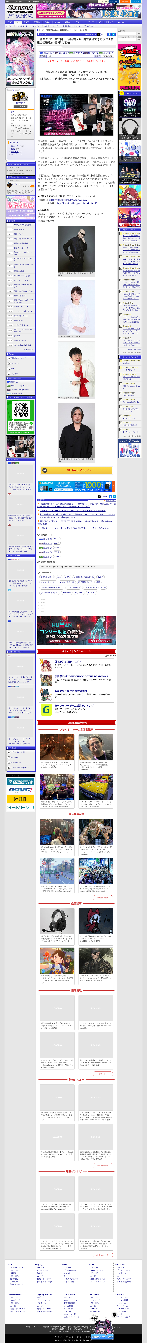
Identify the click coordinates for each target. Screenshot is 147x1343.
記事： (26, 186)
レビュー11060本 (14, 17)
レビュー (9, 26)
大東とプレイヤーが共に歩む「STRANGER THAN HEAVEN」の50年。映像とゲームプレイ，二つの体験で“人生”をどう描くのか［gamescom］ (96, 1244)
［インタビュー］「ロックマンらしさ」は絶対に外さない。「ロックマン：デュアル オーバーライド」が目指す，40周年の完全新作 (20, 710)
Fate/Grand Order (128, 395)
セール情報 (68, 1306)
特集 (13, 149)
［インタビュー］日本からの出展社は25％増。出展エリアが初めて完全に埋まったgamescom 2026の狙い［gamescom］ (20, 679)
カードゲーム (122, 1306)
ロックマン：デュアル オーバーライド (131, 410)
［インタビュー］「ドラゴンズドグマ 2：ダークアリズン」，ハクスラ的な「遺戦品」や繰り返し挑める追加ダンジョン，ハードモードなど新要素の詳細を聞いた (20, 741)
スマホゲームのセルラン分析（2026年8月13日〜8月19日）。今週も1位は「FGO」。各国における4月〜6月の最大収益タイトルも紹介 (131, 319)
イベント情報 (122, 1300)
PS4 (104, 587)
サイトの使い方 (33, 2)
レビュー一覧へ (102, 1165)
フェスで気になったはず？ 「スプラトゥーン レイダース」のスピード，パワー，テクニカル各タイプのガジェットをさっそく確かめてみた (20, 614)
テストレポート (96, 1300)
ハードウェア (89, 22)
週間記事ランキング (18, 358)
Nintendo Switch (16, 393)
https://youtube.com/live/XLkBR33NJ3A (68, 200)
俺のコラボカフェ (20, 296)
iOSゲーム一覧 (70, 1314)
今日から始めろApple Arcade (24, 291)
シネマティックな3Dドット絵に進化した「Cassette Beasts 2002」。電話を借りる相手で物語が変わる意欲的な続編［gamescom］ (56, 888)
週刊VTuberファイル (21, 248)
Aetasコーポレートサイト (20, 768)
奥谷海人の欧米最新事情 (22, 225)
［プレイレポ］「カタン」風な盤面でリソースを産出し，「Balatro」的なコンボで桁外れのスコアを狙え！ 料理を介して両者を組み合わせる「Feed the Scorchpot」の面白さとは (96, 1116)
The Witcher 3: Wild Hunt (131, 402)
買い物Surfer (18, 320)
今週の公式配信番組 (21, 243)
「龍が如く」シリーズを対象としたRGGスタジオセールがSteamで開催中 (73, 511)
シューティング (123, 1309)
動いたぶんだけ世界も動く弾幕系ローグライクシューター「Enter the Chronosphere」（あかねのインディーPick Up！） (95, 1062)
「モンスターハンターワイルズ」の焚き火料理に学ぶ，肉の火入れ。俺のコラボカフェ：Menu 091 (95, 1025)
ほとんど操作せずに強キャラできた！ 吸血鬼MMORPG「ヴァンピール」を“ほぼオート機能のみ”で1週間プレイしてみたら (20, 583)
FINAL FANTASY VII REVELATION (131, 378)
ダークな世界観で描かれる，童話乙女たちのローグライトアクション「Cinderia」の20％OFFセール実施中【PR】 (95, 938)
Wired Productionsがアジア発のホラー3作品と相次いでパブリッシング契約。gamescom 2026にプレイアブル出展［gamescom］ (56, 849)
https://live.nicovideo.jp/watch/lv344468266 (77, 203)
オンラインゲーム (17, 1267)
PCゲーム (14, 382)
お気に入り (114, 1)
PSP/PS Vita (120, 1265)
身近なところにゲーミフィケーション (23, 330)
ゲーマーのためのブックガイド (23, 286)
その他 (119, 1314)
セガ (12, 112)
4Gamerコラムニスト (21, 306)
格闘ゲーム (121, 1303)
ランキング (136, 1)
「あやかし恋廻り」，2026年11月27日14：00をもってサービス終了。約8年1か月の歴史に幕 (131, 296)
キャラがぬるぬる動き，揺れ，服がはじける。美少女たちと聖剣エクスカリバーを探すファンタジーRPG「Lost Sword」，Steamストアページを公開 (131, 238)
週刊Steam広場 (19, 271)
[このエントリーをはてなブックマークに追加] (113, 35)
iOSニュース (69, 1297)
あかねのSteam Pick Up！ (22, 345)
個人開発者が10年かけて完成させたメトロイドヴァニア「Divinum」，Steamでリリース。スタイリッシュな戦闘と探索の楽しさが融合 (131, 273)
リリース (80, 593)
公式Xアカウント (19, 2)
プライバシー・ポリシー (74, 1337)
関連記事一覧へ (111, 500)
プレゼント (15, 363)
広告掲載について (17, 762)
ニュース (15, 146)
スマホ (57, 22)
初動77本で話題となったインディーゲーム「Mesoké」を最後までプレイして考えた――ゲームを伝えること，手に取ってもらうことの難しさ (20, 645)
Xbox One (67, 592)
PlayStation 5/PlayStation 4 (20, 389)
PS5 (98, 582)
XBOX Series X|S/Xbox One (20, 386)
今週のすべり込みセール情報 (23, 266)
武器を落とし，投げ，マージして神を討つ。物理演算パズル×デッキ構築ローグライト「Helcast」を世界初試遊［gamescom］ (57, 804)
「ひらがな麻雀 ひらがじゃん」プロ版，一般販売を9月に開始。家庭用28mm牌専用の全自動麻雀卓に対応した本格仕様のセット (131, 308)
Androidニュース (71, 1300)
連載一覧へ (30, 350)
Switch (47, 22)
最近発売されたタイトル (71, 26)
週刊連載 (14, 1279)
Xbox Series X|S (74, 587)
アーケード (119, 1295)
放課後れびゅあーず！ (21, 340)
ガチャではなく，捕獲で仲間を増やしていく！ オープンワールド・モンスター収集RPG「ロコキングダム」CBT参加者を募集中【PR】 (57, 979)
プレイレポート (21, 26)
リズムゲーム (122, 1311)
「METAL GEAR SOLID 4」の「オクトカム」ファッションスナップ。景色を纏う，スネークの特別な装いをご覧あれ (20, 487)
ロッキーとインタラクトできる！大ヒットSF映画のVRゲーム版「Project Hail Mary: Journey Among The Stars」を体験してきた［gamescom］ (96, 850)
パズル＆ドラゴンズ (130, 425)
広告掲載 (89, 1337)
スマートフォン (68, 1295)
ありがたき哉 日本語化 (22, 325)
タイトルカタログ (44, 1282)
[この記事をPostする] (98, 34)
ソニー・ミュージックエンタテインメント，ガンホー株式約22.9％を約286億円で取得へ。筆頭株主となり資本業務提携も (131, 261)
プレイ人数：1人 (68, 582)
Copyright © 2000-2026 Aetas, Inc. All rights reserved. (73, 1340)
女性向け (68, 22)
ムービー (56, 26)
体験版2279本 (27, 17)
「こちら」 (86, 1329)
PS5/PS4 (37, 22)
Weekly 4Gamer (19, 229)
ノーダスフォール (129, 370)
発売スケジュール (44, 1279)
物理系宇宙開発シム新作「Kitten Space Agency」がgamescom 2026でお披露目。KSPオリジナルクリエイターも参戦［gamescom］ (95, 765)
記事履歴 (125, 1)
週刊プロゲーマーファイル (23, 239)
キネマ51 (17, 336)
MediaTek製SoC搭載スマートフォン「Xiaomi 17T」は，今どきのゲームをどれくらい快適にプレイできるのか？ (57, 1154)
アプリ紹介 (68, 1309)
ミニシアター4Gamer (21, 316)
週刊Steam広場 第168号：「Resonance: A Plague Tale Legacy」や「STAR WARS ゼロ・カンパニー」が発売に (56, 764)
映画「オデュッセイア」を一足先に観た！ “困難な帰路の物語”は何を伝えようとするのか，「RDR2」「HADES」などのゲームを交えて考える (20, 518)
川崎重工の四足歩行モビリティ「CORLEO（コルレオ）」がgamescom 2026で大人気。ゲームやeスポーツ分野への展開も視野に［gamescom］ (131, 250)
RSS (7, 2)
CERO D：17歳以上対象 (85, 577)
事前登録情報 (69, 1303)
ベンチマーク (95, 1311)
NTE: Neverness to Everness (131, 387)
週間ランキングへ (135, 349)
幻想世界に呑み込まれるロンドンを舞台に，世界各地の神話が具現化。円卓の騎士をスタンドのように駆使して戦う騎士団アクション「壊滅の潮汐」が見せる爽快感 (95, 1155)
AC (100, 22)
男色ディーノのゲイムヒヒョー (23, 253)
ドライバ (14, 373)
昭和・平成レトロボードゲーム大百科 (23, 301)
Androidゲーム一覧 (71, 1317)
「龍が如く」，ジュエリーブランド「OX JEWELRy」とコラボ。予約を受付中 (75, 528)
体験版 (46, 26)
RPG (68, 577)
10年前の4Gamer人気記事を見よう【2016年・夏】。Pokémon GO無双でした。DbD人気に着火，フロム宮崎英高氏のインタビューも (20, 549)
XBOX (26, 22)
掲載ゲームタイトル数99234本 (20, 15)
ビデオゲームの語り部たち (23, 311)
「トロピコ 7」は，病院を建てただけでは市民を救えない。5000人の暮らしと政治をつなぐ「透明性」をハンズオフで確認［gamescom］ (131, 284)
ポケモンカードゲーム (131, 432)
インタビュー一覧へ (103, 1255)
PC (18, 22)
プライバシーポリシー (19, 752)
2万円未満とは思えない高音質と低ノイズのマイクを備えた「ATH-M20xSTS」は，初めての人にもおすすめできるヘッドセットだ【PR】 (56, 939)
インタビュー (36, 26)
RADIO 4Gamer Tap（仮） (23, 276)
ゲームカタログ (89, 26)
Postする (103, 34)
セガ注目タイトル (49, 582)
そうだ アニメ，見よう (22, 280)
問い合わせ (47, 2)
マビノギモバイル (129, 418)
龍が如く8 (20, 103)
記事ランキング (16, 1284)
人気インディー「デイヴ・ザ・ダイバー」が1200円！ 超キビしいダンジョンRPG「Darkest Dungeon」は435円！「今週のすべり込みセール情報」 (57, 1063)
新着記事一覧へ (102, 897)
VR (77, 22)
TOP (10, 22)
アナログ (109, 22)
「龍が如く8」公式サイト (78, 470)
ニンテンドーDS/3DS (44, 1295)
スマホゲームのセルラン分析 (23, 260)
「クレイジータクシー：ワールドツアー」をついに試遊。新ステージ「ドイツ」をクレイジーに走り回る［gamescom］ (95, 804)
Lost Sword (126, 363)
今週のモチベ (18, 234)
